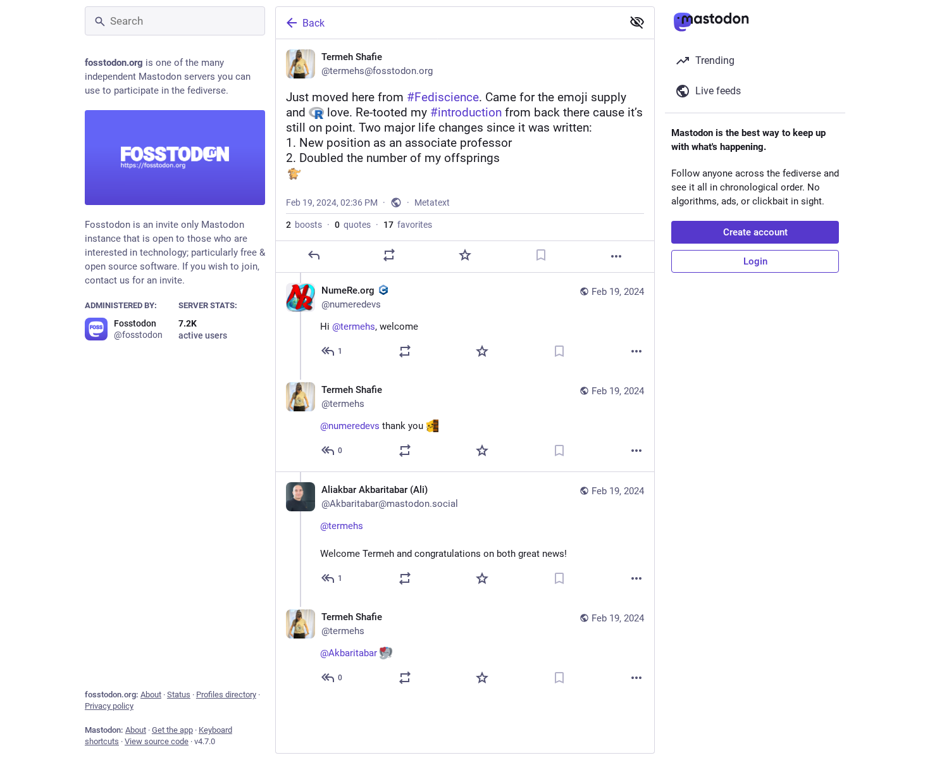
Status (178, 694)
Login (755, 261)
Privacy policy (109, 706)
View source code (157, 741)
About (150, 694)
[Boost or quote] (389, 255)
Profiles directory (226, 694)
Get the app (172, 730)
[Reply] (313, 255)
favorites (407, 225)
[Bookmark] (541, 255)
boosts (304, 225)
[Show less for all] (637, 22)
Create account (755, 232)
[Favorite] (465, 255)
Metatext (432, 202)
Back (313, 23)
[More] (616, 256)
